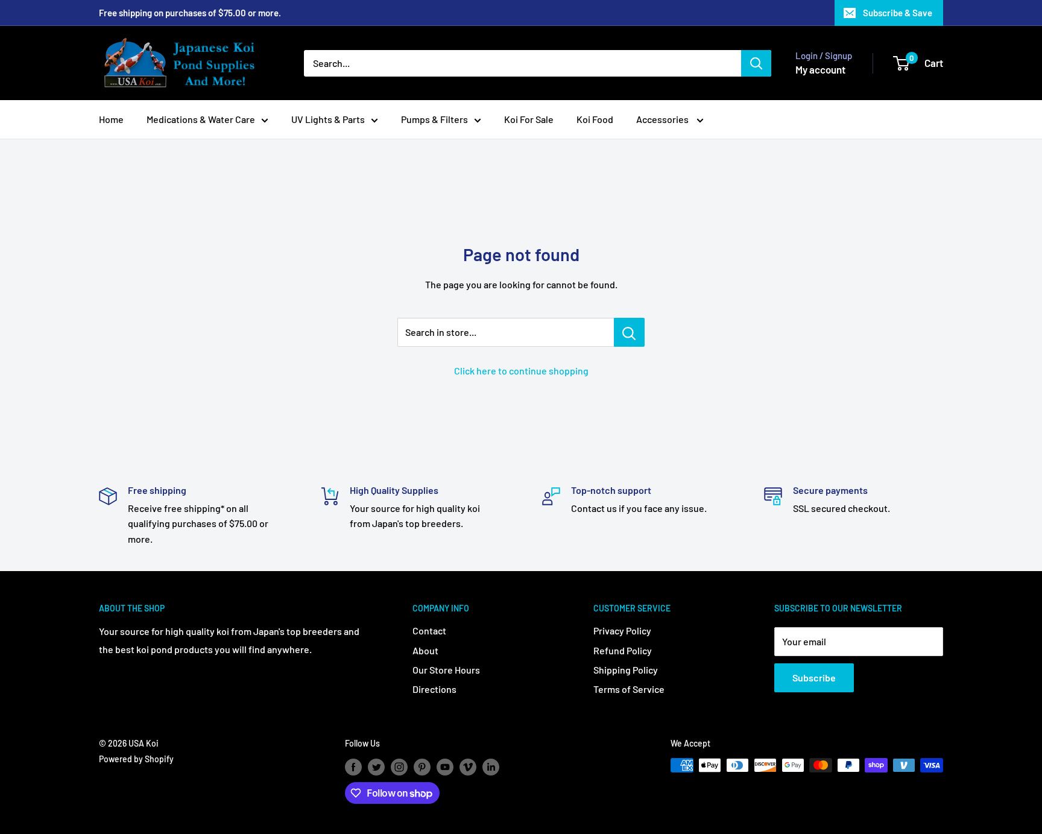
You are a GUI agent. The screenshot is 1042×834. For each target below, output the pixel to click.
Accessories (663, 119)
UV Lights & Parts (328, 119)
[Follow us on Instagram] (399, 766)
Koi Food (594, 119)
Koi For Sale (529, 119)
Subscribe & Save (897, 12)
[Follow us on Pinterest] (422, 766)
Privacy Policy (622, 630)
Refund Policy (622, 650)
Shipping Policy (625, 669)
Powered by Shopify (136, 759)
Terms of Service (629, 689)
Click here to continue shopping (521, 370)
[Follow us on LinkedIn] (490, 766)
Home (111, 119)
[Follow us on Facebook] (353, 766)
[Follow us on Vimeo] (467, 766)
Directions (434, 689)
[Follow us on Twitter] (376, 766)
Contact (429, 630)
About (425, 650)
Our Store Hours (446, 669)
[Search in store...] (629, 332)
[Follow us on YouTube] (445, 766)
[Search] (756, 63)
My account (820, 69)
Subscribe (814, 677)
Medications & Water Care (201, 119)
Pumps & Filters (434, 119)
